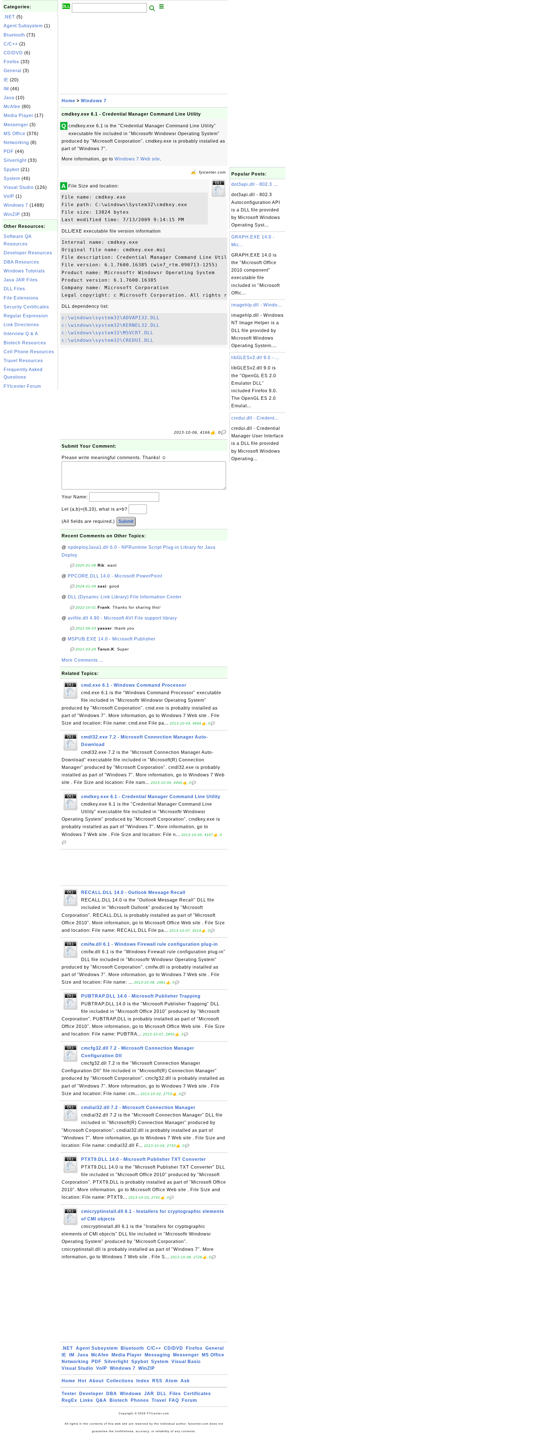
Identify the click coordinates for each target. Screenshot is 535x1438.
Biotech (119, 1400)
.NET (9, 16)
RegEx (69, 1400)
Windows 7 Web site (137, 159)
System (12, 178)
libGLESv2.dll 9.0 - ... (255, 357)
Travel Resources (23, 360)
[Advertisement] (30, 475)
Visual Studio (19, 187)
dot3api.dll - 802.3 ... (254, 184)
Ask (185, 1380)
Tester (69, 1393)
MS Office (14, 133)
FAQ (174, 1400)
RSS (157, 1380)
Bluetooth (14, 35)
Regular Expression (26, 315)
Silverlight (15, 160)
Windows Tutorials (24, 271)
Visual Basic (186, 1361)
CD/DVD (13, 52)
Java (9, 97)
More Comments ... (82, 660)
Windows (130, 1393)
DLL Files (14, 288)
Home (68, 100)
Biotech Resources (25, 342)
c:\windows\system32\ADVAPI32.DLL (111, 317)
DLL (162, 1393)
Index (142, 1380)
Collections (119, 1380)
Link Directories (21, 324)
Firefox (11, 61)
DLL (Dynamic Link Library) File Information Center (125, 596)
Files (175, 1393)
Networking (16, 142)
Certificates (197, 1393)
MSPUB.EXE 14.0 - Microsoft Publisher (111, 639)
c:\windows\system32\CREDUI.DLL (108, 340)
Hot (82, 1380)
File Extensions (21, 298)
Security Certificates (26, 306)
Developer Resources (28, 252)
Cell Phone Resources (29, 351)
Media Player (18, 115)
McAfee (12, 106)
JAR (149, 1393)
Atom (171, 1380)
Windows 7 (16, 205)
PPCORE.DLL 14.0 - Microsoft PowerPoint (115, 576)
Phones (140, 1400)
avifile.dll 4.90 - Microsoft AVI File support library (122, 618)
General (12, 70)
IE (6, 79)
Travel (159, 1400)
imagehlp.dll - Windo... (256, 305)
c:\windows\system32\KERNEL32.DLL (111, 325)
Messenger (16, 124)
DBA (111, 1393)
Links (86, 1400)
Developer (91, 1393)
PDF (9, 151)
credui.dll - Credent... (255, 418)
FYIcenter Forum (22, 386)
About (96, 1380)
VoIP (9, 196)
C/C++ (11, 44)
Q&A (101, 1400)
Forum (189, 1400)
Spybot (11, 169)
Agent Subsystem (23, 25)
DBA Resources (21, 262)
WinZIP (12, 214)
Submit (125, 521)
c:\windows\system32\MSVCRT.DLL (108, 332)
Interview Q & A (21, 333)
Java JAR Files (21, 279)
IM (6, 88)
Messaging (157, 1354)
